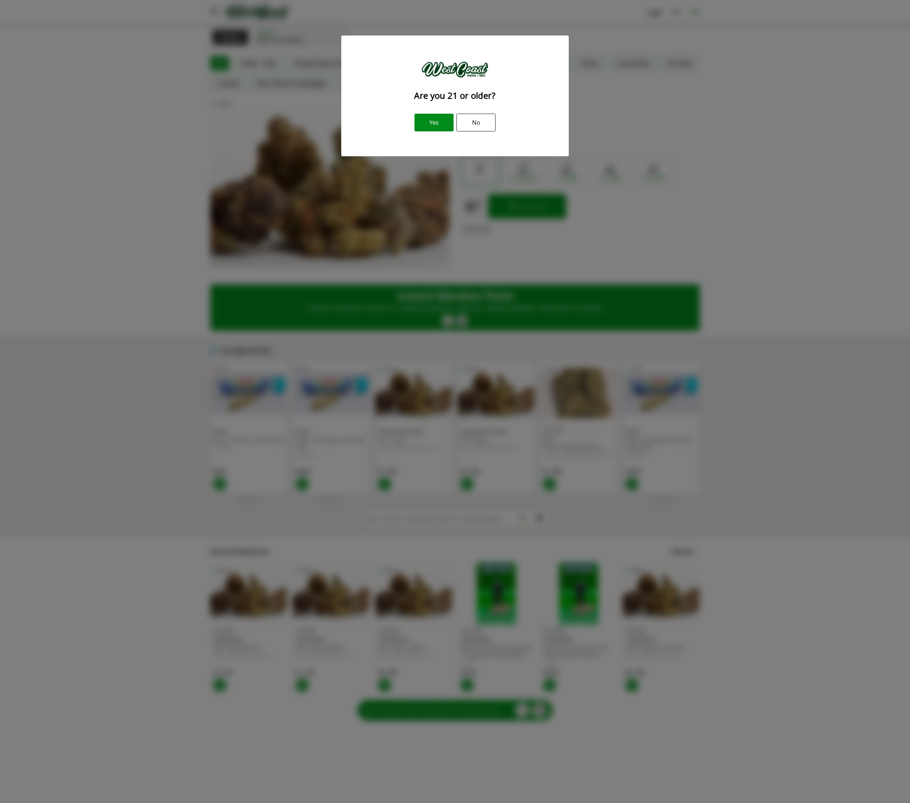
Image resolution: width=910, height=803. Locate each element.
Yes (434, 122)
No (476, 122)
